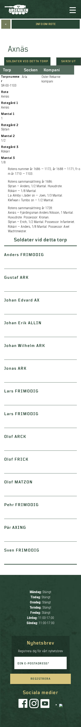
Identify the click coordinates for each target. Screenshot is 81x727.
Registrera (40, 679)
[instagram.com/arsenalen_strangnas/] (34, 704)
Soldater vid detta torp (27, 61)
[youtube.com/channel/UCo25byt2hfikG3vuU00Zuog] (45, 704)
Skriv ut (68, 61)
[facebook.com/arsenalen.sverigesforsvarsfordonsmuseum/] (23, 704)
